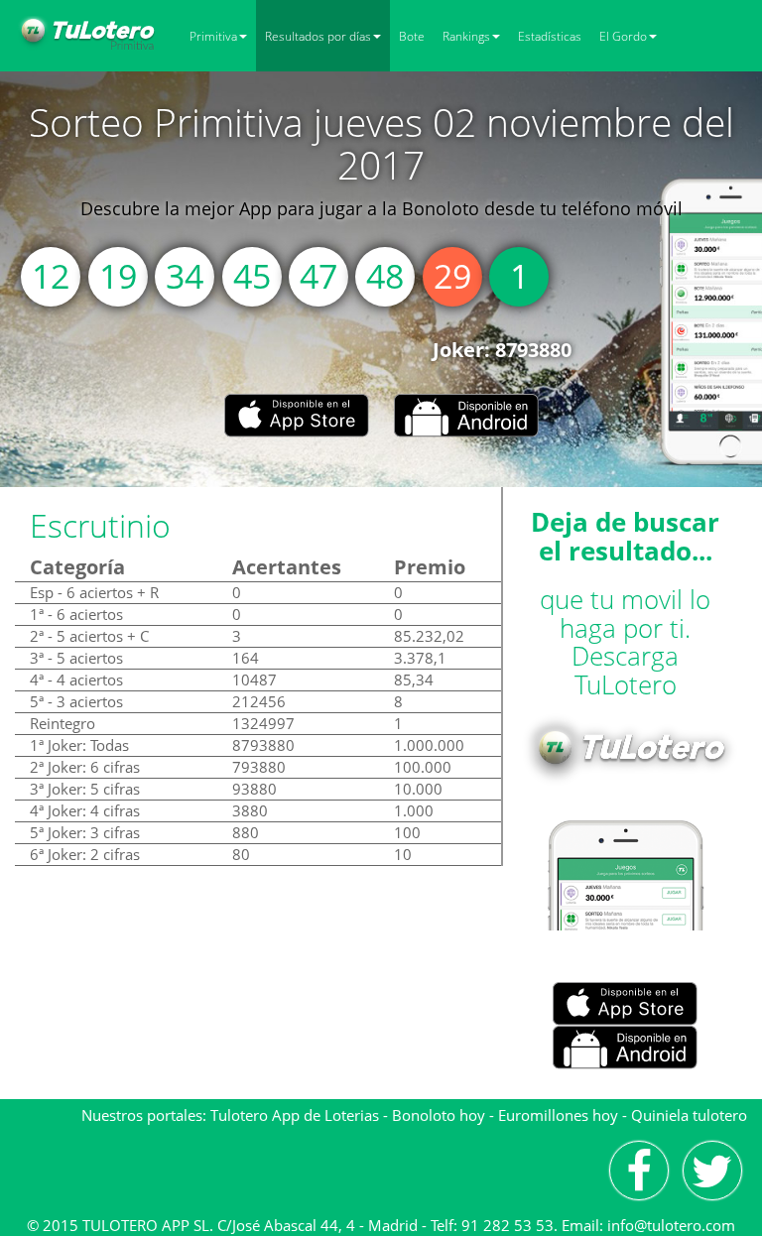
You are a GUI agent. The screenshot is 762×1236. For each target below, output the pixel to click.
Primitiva (213, 36)
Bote (412, 36)
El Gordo (623, 36)
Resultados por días (318, 36)
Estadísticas (549, 36)
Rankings (466, 36)
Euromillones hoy (558, 1115)
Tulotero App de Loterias (294, 1115)
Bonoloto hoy (438, 1115)
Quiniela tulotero (689, 1115)
